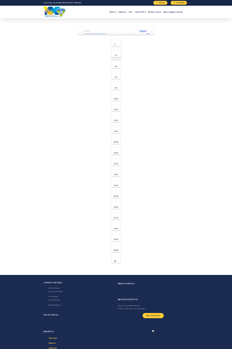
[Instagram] (54, 321)
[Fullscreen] (122, 31)
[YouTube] (47, 321)
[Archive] (80, 31)
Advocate (52, 338)
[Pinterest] (57, 321)
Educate (52, 343)
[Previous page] (132, 31)
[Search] (107, 31)
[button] (185, 12)
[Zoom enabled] (127, 31)
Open (142, 30)
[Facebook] (44, 321)
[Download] (117, 31)
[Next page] (135, 31)
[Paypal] (50, 321)
